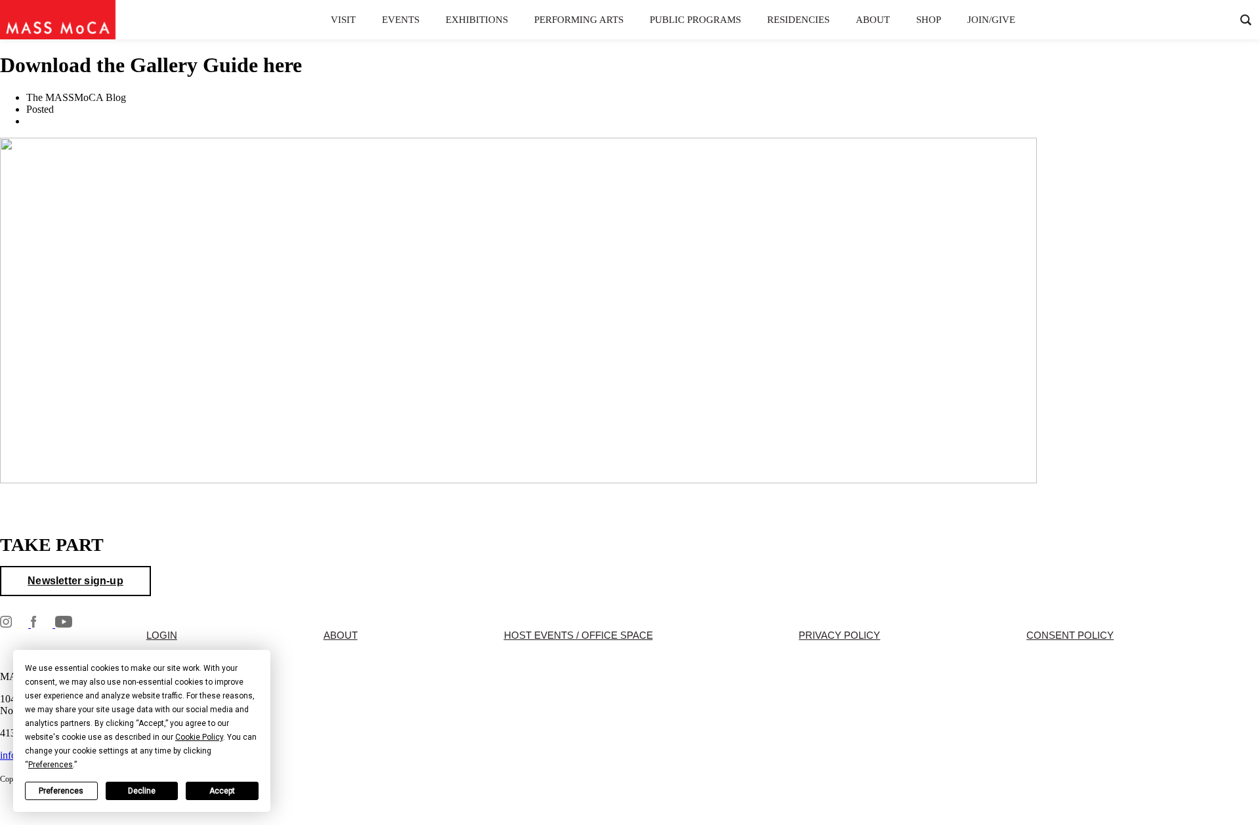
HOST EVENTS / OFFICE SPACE (578, 635)
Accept (222, 790)
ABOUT (341, 635)
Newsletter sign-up (75, 580)
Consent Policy (1070, 635)
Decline (142, 790)
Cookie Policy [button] (199, 737)
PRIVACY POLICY (839, 635)
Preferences (61, 790)
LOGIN (161, 635)
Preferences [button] (50, 764)
